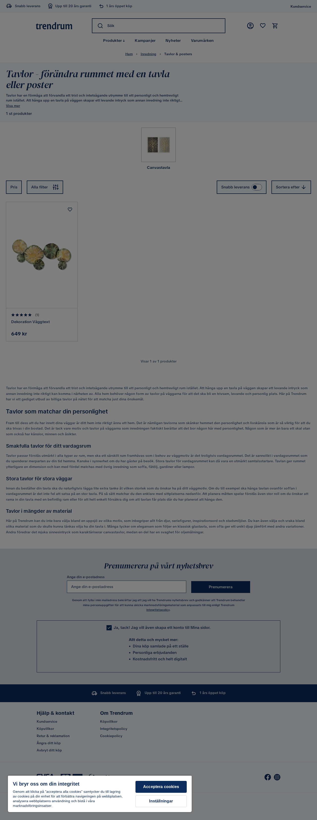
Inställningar (161, 801)
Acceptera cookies (161, 787)
